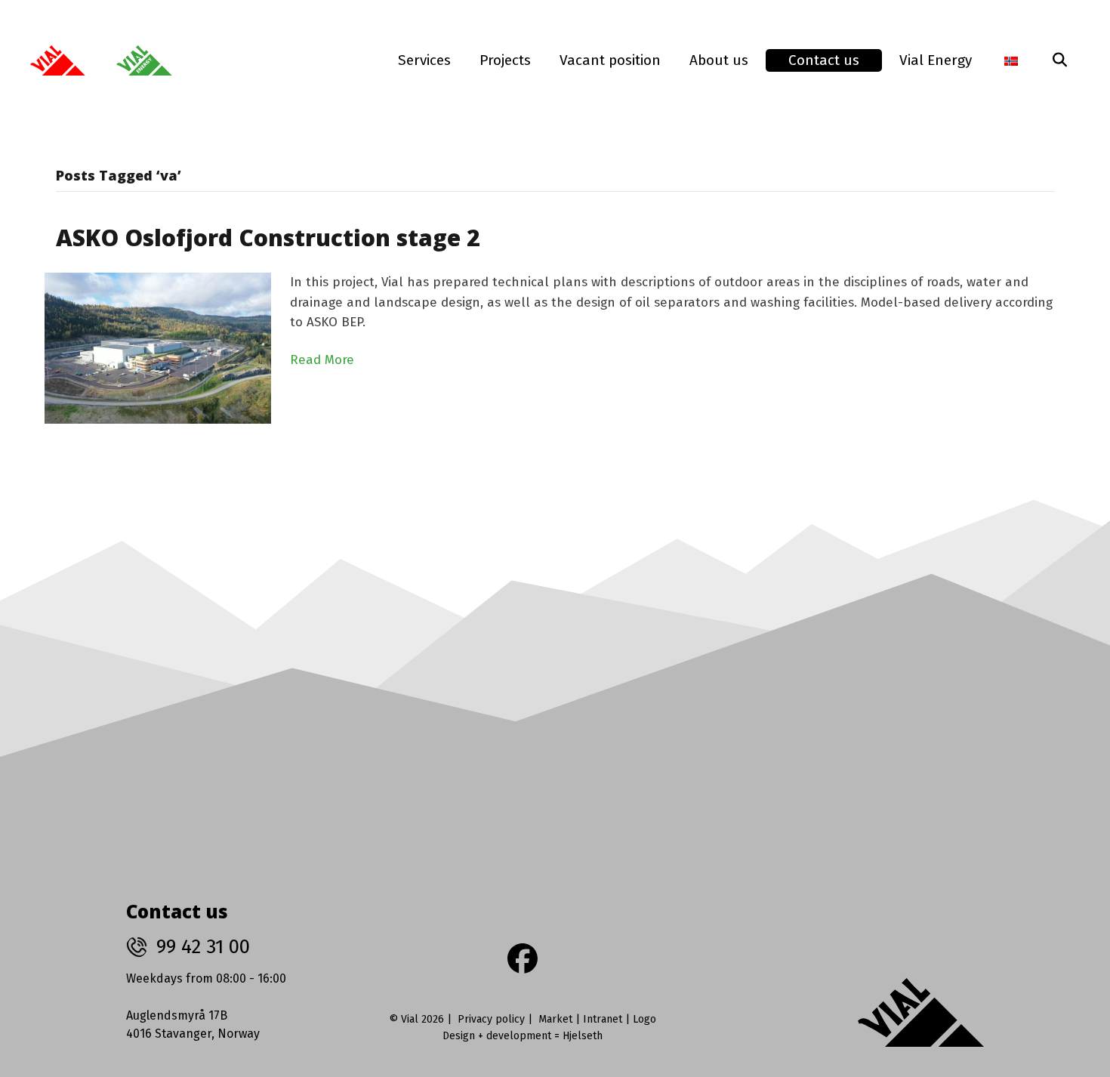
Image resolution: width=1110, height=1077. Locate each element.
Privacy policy (491, 1019)
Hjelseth (583, 1035)
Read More (322, 360)
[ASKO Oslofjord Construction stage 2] (158, 348)
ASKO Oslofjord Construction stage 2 (268, 237)
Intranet (602, 1019)
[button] (1059, 60)
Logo (644, 1019)
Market (555, 1019)
